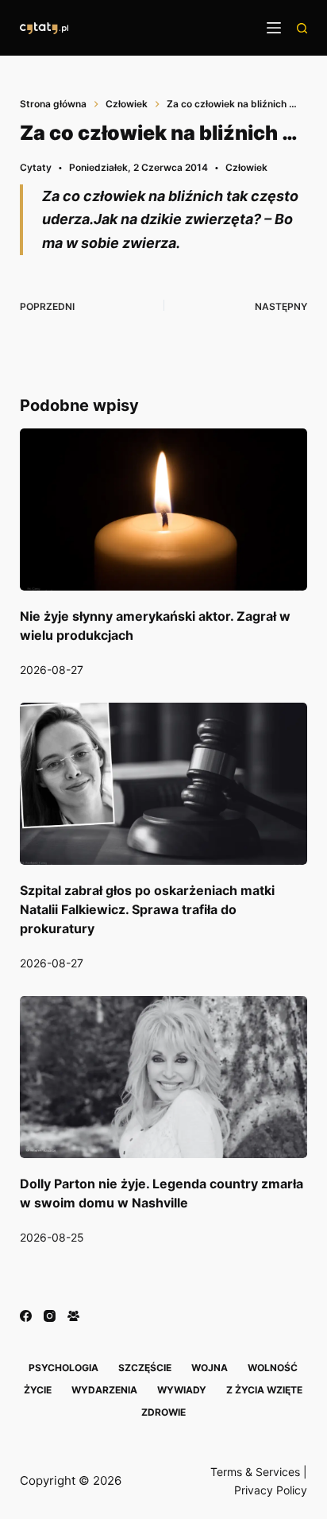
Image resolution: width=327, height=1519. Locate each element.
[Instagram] (50, 1316)
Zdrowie (163, 1412)
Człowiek (246, 167)
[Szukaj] (302, 28)
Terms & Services (255, 1471)
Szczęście (144, 1368)
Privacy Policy (270, 1490)
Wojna (209, 1368)
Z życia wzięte (264, 1390)
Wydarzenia (104, 1390)
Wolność (273, 1368)
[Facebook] (26, 1316)
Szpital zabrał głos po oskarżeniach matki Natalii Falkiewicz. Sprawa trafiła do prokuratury (147, 909)
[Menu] (274, 28)
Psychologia (63, 1368)
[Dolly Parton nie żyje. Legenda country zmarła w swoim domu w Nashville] (164, 1077)
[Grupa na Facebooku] (73, 1316)
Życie (38, 1390)
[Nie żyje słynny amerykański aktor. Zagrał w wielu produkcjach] (164, 509)
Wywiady (181, 1390)
